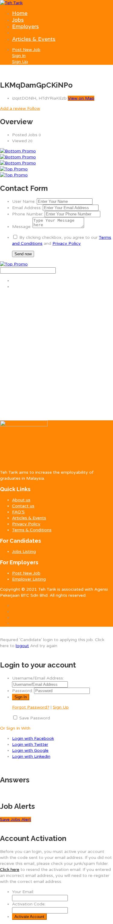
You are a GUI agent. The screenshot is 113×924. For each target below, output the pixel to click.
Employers (25, 26)
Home (19, 13)
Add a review (13, 108)
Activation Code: (29, 904)
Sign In (19, 55)
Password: (22, 690)
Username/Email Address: (38, 678)
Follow (33, 108)
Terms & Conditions (32, 529)
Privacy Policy (66, 243)
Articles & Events (33, 39)
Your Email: (23, 891)
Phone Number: (27, 214)
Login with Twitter (30, 744)
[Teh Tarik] (11, 2)
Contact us (23, 505)
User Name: (24, 201)
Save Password (34, 718)
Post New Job (26, 49)
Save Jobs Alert (15, 819)
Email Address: (27, 207)
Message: (21, 226)
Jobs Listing (24, 551)
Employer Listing (29, 579)
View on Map (81, 98)
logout (22, 645)
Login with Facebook (33, 738)
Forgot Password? (30, 707)
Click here (9, 869)
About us (21, 499)
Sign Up (20, 61)
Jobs (18, 19)
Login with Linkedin (31, 756)
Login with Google (30, 750)
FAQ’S (18, 511)
